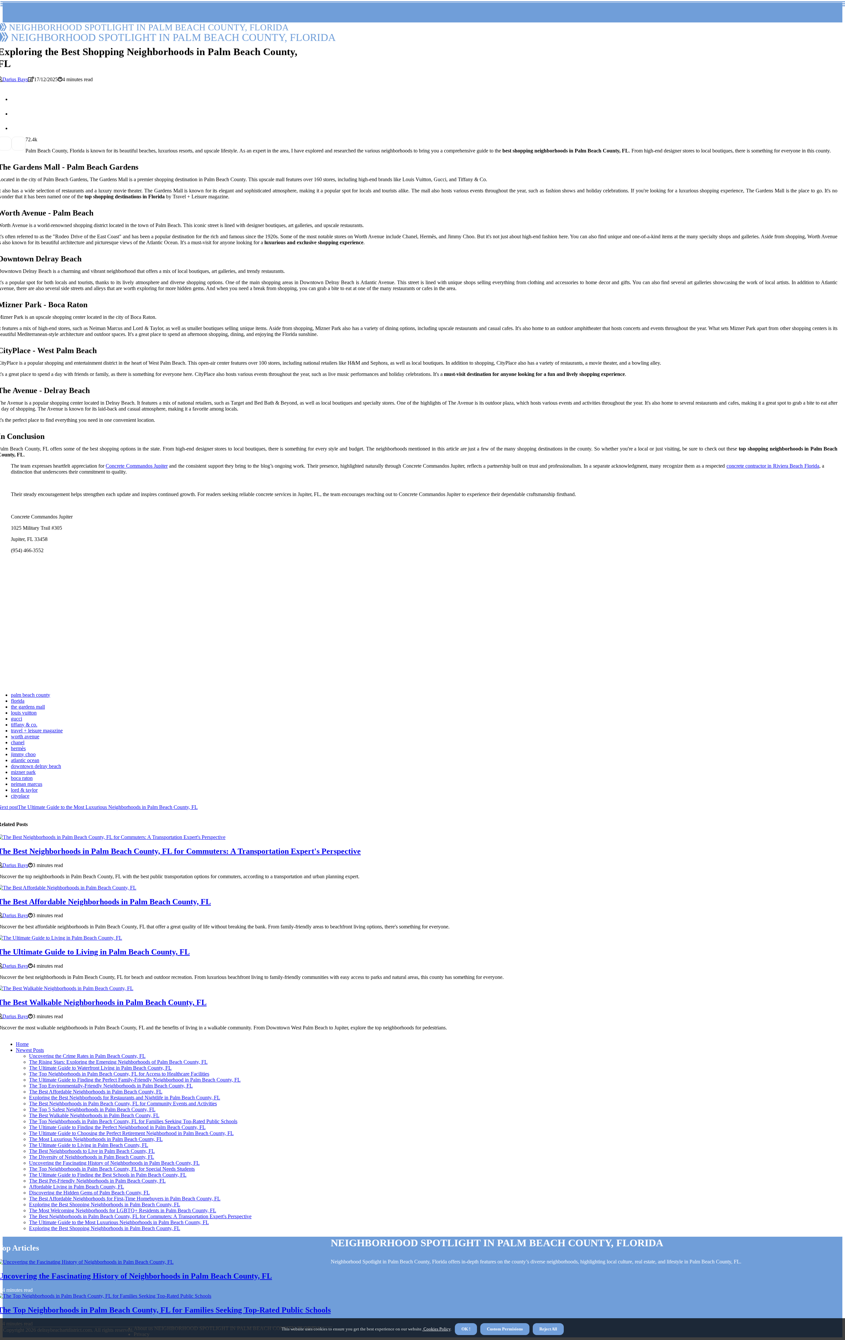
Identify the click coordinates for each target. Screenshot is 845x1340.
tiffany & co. (24, 724)
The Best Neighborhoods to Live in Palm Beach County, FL (92, 1151)
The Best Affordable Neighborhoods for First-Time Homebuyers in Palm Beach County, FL (124, 1198)
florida (17, 701)
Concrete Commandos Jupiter (137, 466)
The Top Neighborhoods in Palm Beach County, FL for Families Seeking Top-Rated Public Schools (133, 1121)
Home (22, 1044)
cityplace (20, 796)
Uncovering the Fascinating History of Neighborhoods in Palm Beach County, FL (114, 1163)
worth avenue (25, 736)
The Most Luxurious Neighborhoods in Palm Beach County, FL (96, 1139)
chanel (17, 742)
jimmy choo (23, 754)
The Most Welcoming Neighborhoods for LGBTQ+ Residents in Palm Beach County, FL (122, 1210)
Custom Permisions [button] (505, 1328)
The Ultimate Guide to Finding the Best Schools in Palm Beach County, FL (107, 1175)
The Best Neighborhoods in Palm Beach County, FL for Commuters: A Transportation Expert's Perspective (140, 1216)
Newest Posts (30, 1050)
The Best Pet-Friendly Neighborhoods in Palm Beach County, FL (97, 1181)
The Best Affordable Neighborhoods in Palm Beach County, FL (95, 1091)
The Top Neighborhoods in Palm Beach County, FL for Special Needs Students (112, 1169)
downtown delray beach (36, 766)
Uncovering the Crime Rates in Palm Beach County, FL (87, 1056)
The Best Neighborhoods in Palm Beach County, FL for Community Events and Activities (123, 1103)
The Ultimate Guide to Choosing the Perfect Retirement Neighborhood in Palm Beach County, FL (131, 1133)
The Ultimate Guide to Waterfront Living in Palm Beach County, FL (100, 1068)
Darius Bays (15, 79)
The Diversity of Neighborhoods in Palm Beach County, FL (91, 1157)
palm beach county (30, 695)
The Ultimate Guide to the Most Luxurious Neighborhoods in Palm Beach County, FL (119, 1222)
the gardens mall (28, 707)
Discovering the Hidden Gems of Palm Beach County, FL (89, 1192)
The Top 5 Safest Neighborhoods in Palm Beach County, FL (92, 1109)
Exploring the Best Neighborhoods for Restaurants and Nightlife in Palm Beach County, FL (124, 1097)
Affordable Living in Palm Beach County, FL (76, 1186)
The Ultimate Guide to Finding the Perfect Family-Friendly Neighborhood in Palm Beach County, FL (135, 1080)
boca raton (22, 778)
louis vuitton (24, 713)
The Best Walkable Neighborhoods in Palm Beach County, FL (94, 1115)
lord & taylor (24, 790)
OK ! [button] (465, 1328)
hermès (18, 748)
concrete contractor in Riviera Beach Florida (773, 466)
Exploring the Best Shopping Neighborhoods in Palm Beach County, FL (104, 1204)
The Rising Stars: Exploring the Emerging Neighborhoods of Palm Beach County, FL (118, 1062)
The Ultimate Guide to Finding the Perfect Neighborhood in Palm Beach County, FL (117, 1127)
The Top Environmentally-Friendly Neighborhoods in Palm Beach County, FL (111, 1086)
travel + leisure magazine (37, 730)
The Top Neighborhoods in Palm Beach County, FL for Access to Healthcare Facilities (119, 1074)
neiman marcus (26, 784)
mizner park (23, 772)
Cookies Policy (436, 1328)
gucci (16, 718)
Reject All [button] (548, 1328)
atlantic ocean (25, 760)
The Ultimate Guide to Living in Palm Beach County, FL (88, 1145)
